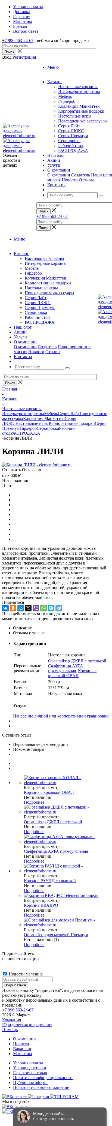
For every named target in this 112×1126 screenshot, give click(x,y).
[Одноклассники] (13, 608)
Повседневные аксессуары (83, 121)
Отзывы (86, 180)
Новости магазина (25, 974)
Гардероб (66, 101)
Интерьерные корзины (79, 91)
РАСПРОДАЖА (73, 150)
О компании (58, 175)
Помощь (10, 1029)
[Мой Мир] (20, 608)
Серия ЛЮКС (71, 130)
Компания (11, 1019)
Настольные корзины (78, 86)
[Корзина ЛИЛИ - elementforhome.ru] (36, 465)
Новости (70, 180)
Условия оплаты (28, 1063)
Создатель (80, 175)
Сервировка (69, 140)
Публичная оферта (30, 1082)
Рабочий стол (70, 145)
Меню (53, 67)
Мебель (65, 96)
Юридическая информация (27, 1024)
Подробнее (34, 802)
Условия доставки (29, 1067)
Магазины (22, 1053)
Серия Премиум (73, 135)
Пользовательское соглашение (41, 1087)
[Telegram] (58, 608)
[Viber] (36, 608)
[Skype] (51, 608)
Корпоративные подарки (81, 111)
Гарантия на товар (30, 1072)
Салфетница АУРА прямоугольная (65, 668)
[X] (28, 608)
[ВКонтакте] (5, 608)
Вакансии (22, 1048)
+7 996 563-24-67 (17, 40)
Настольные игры (74, 116)
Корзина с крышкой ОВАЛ (72, 673)
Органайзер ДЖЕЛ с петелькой (77, 661)
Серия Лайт (69, 126)
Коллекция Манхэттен (79, 106)
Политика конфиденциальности (43, 1077)
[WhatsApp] (43, 608)
